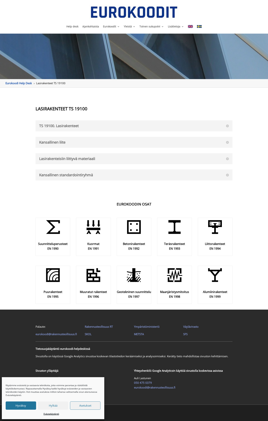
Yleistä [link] (128, 26)
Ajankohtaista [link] (90, 26)
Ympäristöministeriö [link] (147, 326)
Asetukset (85, 405)
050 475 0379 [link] (143, 382)
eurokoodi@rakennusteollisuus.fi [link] (56, 334)
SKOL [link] (88, 334)
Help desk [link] (72, 26)
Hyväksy (20, 405)
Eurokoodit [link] (109, 26)
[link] (134, 12)
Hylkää (53, 405)
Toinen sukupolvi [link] (149, 26)
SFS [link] (185, 334)
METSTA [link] (139, 334)
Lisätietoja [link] (174, 26)
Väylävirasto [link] (191, 326)
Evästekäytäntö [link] (51, 414)
